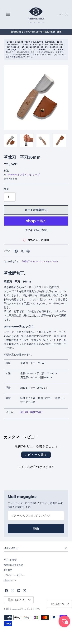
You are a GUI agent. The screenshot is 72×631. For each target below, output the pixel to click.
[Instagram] (12, 590)
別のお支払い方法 (36, 230)
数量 (6, 189)
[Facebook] (6, 590)
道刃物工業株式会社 (31, 412)
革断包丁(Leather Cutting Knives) (40, 261)
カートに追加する (36, 210)
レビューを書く (36, 454)
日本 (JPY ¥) (57, 604)
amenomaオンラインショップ (24, 174)
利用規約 (8, 570)
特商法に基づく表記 (13, 565)
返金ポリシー (10, 580)
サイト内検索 (10, 560)
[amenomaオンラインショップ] (36, 15)
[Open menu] (8, 14)
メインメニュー (12, 548)
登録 (36, 528)
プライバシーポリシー (14, 575)
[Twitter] (24, 590)
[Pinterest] (18, 590)
